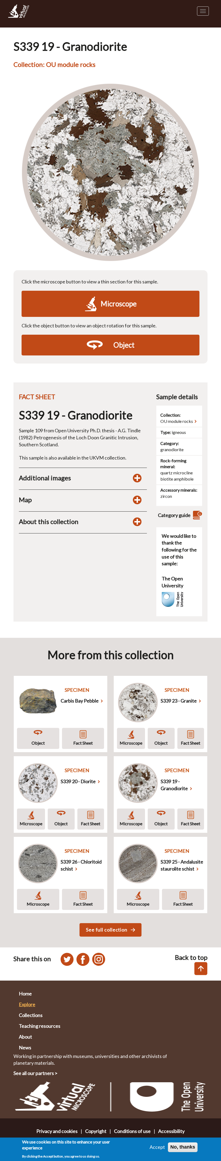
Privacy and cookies (57, 1131)
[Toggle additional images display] (137, 477)
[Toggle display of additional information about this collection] (137, 521)
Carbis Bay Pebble (80, 701)
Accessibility (171, 1131)
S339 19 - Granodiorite (174, 784)
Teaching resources (39, 1026)
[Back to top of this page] (201, 968)
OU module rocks (176, 421)
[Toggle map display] (137, 499)
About (25, 1037)
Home (25, 993)
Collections (31, 1015)
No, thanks (182, 1147)
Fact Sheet (83, 742)
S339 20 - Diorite (78, 781)
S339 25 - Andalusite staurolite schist (182, 865)
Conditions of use (132, 1131)
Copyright (95, 1131)
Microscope (131, 742)
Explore (27, 1004)
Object (38, 742)
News (25, 1047)
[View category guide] (196, 515)
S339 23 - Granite (179, 701)
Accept (157, 1147)
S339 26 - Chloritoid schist (81, 865)
